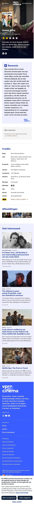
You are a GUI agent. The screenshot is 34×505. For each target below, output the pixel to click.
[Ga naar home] (17, 3)
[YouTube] (6, 416)
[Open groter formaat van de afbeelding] (7, 215)
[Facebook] (9, 416)
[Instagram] (3, 416)
